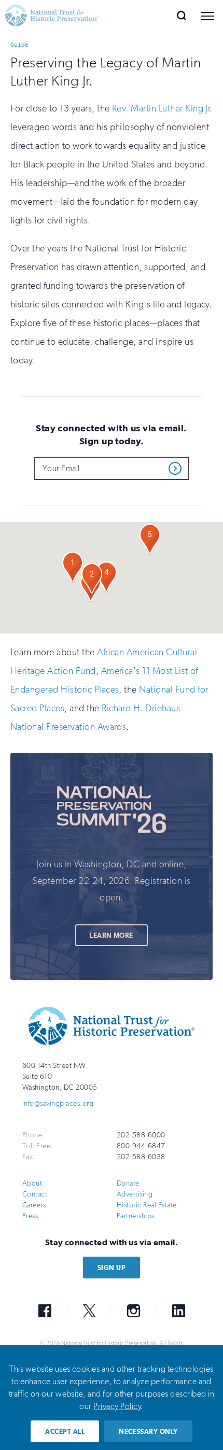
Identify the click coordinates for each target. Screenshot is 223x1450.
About (32, 1183)
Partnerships (136, 1216)
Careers (34, 1205)
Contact (34, 1194)
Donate (128, 1183)
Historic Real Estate (147, 1205)
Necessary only (148, 1431)
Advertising (134, 1194)
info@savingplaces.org (57, 1103)
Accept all (65, 1431)
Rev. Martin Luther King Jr (161, 108)
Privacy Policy (117, 1406)
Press (30, 1216)
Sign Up (111, 1268)
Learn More (111, 935)
